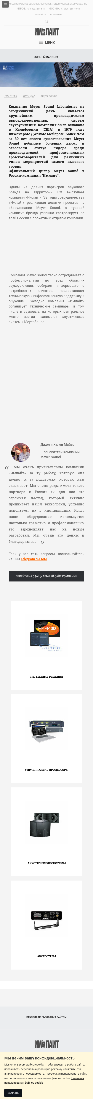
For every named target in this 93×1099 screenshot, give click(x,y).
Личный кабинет (46, 57)
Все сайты (40, 14)
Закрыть (13, 1092)
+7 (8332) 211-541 (36, 8)
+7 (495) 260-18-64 (70, 8)
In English (56, 14)
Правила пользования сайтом (46, 1017)
